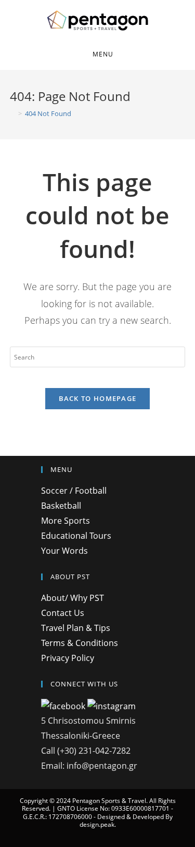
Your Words (64, 550)
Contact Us (62, 613)
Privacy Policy (67, 658)
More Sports (65, 520)
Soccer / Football (74, 490)
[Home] (12, 113)
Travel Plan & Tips (75, 628)
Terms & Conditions (79, 643)
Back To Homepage (98, 398)
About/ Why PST (72, 598)
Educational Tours (76, 535)
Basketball (61, 505)
